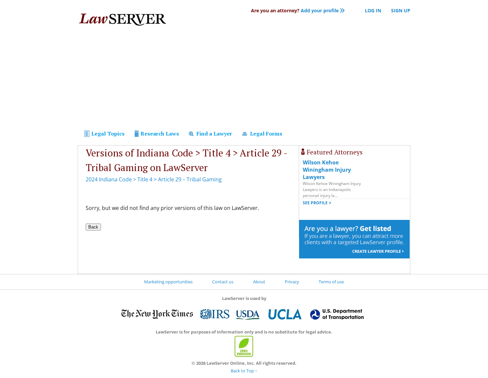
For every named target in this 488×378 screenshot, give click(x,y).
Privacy (292, 282)
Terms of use (331, 282)
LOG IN (373, 10)
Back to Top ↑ (244, 371)
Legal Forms (265, 133)
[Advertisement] (244, 79)
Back (93, 227)
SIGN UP (400, 10)
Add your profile (295, 10)
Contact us (222, 282)
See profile (315, 203)
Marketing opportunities (168, 282)
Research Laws (159, 133)
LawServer (122, 21)
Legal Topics (107, 133)
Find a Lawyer (213, 133)
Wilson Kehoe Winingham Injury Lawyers (327, 170)
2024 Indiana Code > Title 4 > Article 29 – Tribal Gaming (154, 179)
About (259, 282)
